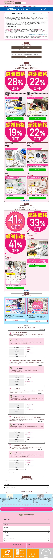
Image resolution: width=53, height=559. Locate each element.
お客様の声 (6, 527)
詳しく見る (15, 118)
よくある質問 (6, 535)
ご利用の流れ (6, 532)
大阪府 (26, 349)
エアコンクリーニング (29, 347)
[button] (0, 504)
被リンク (5, 540)
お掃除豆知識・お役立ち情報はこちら (26, 508)
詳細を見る (15, 320)
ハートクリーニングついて (16, 544)
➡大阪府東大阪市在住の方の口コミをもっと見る (38, 34)
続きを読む (40, 336)
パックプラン (6, 522)
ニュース (28, 544)
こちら (20, 24)
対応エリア (6, 524)
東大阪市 (29, 349)
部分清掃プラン (7, 519)
